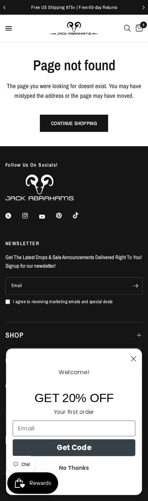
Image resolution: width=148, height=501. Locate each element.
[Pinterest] (64, 216)
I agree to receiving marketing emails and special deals (62, 302)
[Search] (127, 28)
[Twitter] (13, 216)
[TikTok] (81, 215)
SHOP (14, 335)
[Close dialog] (133, 358)
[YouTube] (47, 217)
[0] (138, 28)
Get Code (74, 448)
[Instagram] (30, 216)
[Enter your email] (135, 286)
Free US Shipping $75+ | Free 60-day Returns (74, 7)
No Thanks (74, 468)
